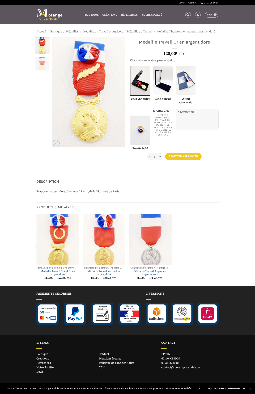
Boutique (92, 14)
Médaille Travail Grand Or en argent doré (58, 273)
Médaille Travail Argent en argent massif (150, 273)
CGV (102, 367)
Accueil (41, 31)
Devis (181, 2)
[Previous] (57, 92)
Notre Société (152, 14)
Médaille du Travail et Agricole (103, 31)
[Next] (119, 92)
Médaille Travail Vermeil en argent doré (104, 273)
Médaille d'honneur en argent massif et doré (186, 31)
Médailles (72, 31)
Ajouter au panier (183, 156)
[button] (188, 15)
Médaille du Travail (139, 31)
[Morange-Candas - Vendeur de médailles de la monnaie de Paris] (49, 15)
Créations (109, 14)
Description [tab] (47, 182)
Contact (192, 2)
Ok (199, 388)
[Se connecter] (198, 15)
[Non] (250, 389)
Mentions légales (110, 358)
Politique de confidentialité (116, 363)
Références (129, 14)
